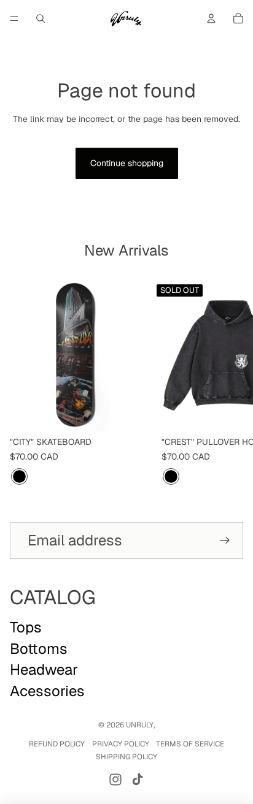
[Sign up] (225, 540)
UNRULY (140, 725)
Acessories (47, 690)
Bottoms (39, 648)
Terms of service (190, 744)
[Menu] (14, 18)
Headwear (44, 669)
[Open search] (40, 18)
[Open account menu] (211, 18)
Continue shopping (126, 163)
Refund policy (57, 744)
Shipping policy (126, 757)
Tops (26, 627)
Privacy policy (120, 744)
